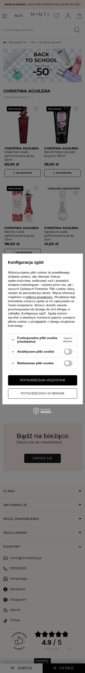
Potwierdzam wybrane (42, 393)
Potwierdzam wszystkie (42, 380)
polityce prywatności (39, 297)
